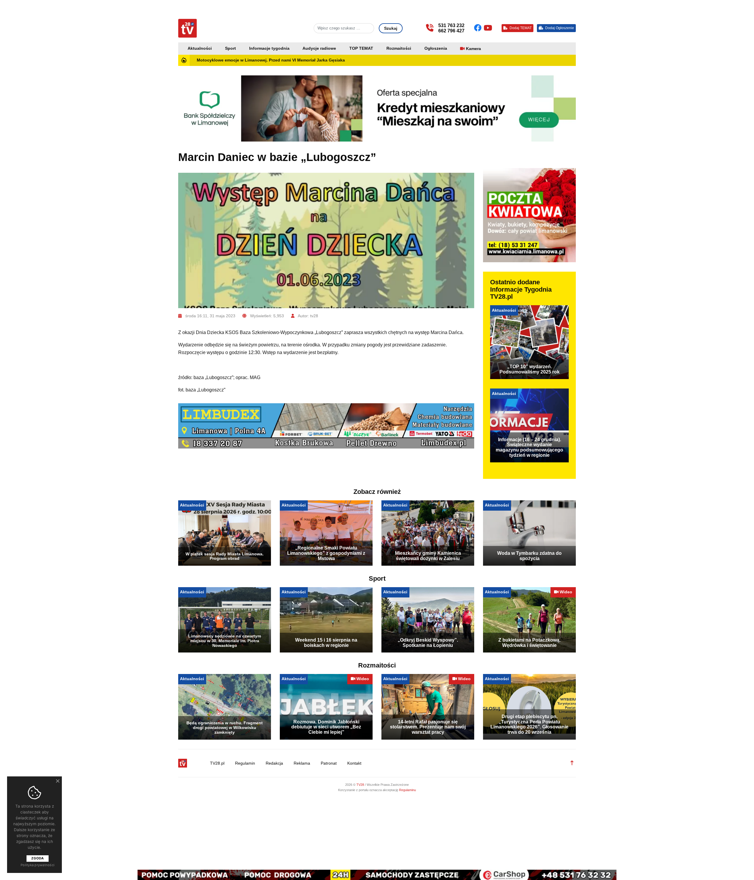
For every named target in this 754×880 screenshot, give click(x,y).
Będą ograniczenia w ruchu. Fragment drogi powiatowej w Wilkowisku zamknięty (224, 727)
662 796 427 (451, 30)
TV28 (360, 784)
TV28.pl (217, 763)
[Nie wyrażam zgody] (57, 781)
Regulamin (245, 763)
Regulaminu (407, 790)
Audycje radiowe (319, 48)
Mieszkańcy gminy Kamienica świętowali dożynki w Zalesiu (428, 556)
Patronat (329, 763)
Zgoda (37, 858)
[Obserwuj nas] (479, 28)
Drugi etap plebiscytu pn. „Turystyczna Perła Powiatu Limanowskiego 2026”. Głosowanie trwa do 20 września (529, 724)
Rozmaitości (398, 48)
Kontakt (354, 763)
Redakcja (274, 763)
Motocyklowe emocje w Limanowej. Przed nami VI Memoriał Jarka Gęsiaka (271, 60)
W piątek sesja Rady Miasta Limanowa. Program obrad (225, 556)
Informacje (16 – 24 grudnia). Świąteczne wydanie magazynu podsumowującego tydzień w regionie (529, 447)
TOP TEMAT (361, 48)
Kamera (473, 49)
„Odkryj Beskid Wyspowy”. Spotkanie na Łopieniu (428, 642)
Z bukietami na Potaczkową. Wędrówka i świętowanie (529, 642)
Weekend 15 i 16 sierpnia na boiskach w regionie (326, 642)
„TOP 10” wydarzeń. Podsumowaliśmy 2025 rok (530, 369)
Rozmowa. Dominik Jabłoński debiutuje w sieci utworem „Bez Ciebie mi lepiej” (326, 727)
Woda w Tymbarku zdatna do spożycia (529, 556)
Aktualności (200, 48)
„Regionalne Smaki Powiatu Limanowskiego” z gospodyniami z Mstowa (326, 553)
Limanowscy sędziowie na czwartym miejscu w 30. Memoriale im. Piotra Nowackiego (224, 641)
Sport (230, 48)
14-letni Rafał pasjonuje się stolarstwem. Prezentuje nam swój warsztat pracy (428, 727)
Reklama (302, 763)
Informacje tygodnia (269, 48)
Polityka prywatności (37, 865)
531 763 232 (451, 25)
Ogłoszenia (435, 48)
